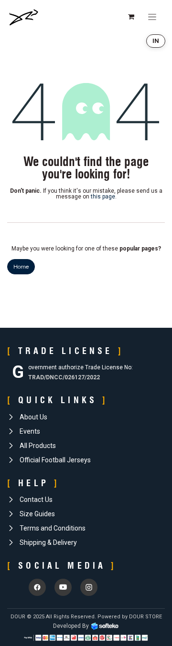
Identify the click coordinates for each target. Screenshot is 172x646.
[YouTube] (63, 587)
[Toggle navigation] (152, 17)
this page (103, 196)
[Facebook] (37, 587)
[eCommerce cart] (131, 16)
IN (155, 40)
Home (21, 266)
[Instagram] (88, 587)
